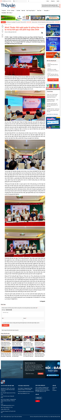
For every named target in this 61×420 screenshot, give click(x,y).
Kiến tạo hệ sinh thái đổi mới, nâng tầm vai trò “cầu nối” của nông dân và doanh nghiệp (28, 355)
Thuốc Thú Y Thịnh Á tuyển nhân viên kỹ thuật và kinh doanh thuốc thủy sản (52, 96)
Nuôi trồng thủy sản (30, 10)
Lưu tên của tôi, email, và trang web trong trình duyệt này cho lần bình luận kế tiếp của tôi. (21, 322)
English (58, 1)
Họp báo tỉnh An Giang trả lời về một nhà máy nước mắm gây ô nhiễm (28, 344)
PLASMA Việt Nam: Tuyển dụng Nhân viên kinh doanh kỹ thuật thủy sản (53, 110)
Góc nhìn (18, 10)
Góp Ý (53, 389)
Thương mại (46, 10)
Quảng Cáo (54, 387)
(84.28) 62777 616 (8, 407)
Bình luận (2, 36)
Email (24, 318)
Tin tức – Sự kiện (10, 10)
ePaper (47, 1)
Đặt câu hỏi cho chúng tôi (53, 79)
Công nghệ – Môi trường (7, 12)
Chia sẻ (2, 32)
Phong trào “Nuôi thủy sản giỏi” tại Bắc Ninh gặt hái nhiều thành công (40, 344)
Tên (3, 318)
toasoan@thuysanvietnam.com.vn (7, 405)
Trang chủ (4, 10)
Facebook (54, 390)
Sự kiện (6, 24)
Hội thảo (9, 24)
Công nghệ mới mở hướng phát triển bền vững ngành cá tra (6, 344)
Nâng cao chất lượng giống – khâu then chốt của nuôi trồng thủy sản (17, 344)
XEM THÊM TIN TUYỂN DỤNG (52, 114)
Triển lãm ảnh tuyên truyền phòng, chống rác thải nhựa (17, 355)
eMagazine (53, 1)
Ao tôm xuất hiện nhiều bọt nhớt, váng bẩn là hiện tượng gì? (52, 75)
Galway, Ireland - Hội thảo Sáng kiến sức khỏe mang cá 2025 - (25, 22)
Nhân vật (23, 10)
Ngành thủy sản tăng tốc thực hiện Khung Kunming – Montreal (6, 355)
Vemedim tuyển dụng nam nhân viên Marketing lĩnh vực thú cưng (52, 105)
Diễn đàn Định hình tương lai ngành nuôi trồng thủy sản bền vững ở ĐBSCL (40, 355)
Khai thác (39, 10)
